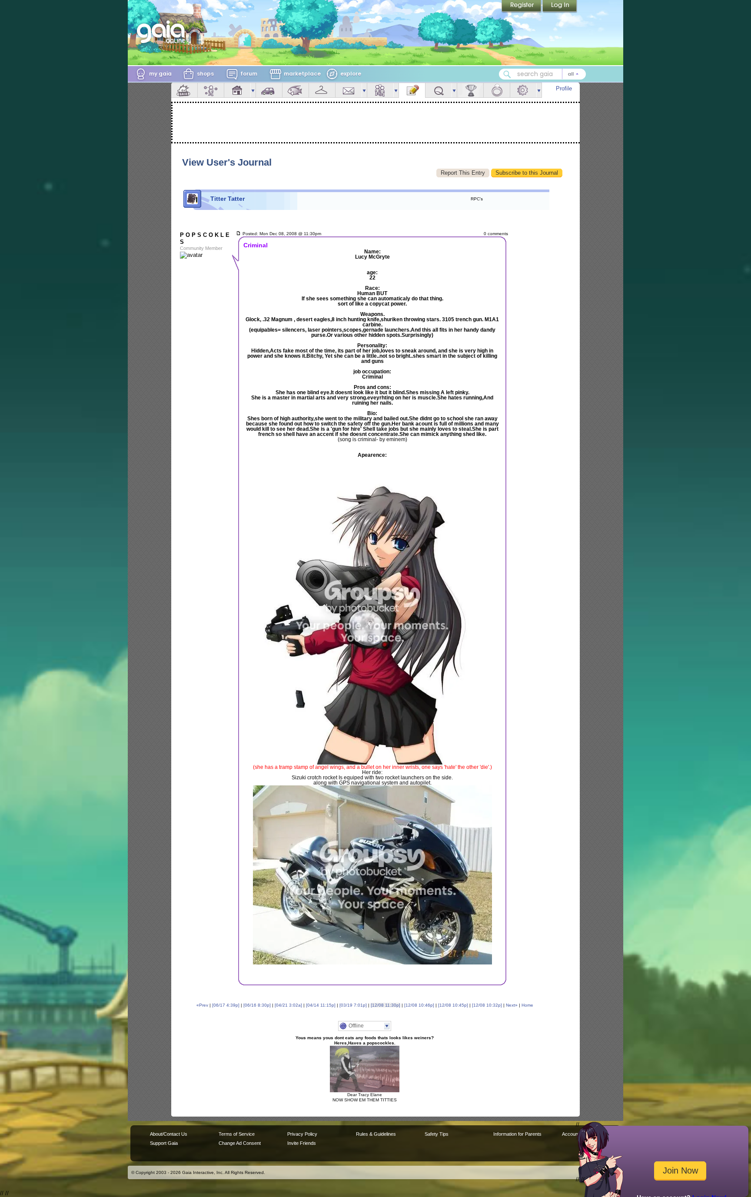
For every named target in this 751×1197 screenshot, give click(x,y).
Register (522, 6)
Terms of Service (237, 1134)
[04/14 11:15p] (321, 1005)
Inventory (322, 90)
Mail (349, 90)
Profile (564, 88)
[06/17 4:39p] (225, 1005)
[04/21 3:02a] (288, 1005)
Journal (412, 90)
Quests (438, 90)
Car (269, 90)
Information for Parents (517, 1134)
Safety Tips (437, 1134)
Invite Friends (301, 1143)
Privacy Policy (302, 1134)
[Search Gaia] (507, 74)
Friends (380, 90)
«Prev (202, 1005)
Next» (512, 1005)
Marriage (497, 90)
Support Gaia (164, 1143)
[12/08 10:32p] (487, 1005)
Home (527, 1005)
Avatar (211, 90)
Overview (184, 90)
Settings (523, 90)
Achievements (470, 90)
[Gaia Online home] (163, 31)
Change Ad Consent (240, 1143)
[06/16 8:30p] (257, 1005)
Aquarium (295, 90)
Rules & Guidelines (376, 1134)
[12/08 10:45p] (453, 1005)
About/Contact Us (168, 1134)
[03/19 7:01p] (353, 1005)
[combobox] (542, 74)
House (237, 90)
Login (559, 6)
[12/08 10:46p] (419, 1005)
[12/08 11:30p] (385, 1005)
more (253, 90)
